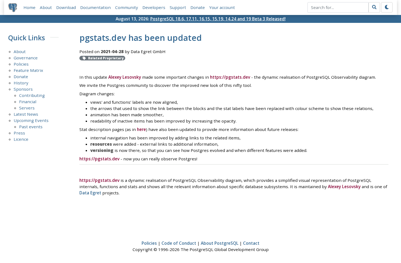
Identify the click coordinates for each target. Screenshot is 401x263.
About (46, 7)
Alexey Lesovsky (124, 77)
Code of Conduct (178, 243)
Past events (31, 126)
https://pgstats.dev (230, 77)
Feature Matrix (28, 70)
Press (19, 133)
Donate (197, 7)
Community (126, 7)
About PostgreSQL (219, 243)
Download (66, 7)
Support (178, 7)
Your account (222, 7)
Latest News (26, 114)
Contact (251, 243)
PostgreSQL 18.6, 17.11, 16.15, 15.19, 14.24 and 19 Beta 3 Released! (218, 19)
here (141, 129)
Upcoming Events (31, 120)
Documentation (95, 7)
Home (29, 7)
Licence (21, 139)
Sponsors (23, 89)
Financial (27, 101)
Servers (27, 108)
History (21, 82)
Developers (153, 7)
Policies (21, 64)
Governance (26, 57)
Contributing (32, 95)
